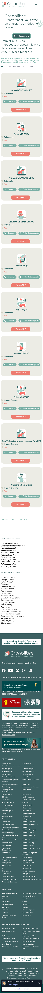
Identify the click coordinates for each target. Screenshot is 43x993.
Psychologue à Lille (28, 936)
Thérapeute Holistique (9, 879)
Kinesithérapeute (7, 811)
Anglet (6, 605)
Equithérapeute (7, 794)
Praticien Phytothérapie (30, 840)
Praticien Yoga (6, 853)
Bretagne (5, 896)
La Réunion (26, 904)
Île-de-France (26, 915)
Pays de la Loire (27, 912)
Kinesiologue (26, 808)
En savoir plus (13, 985)
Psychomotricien (27, 860)
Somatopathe (6, 871)
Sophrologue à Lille (8, 936)
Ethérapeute (26, 794)
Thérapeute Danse (8, 876)
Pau (31, 66)
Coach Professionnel (8, 777)
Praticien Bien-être (8, 824)
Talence (7, 600)
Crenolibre (6, 663)
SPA (3, 868)
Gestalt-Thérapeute (28, 800)
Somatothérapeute (28, 871)
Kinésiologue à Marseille (10, 947)
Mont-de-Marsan (10, 614)
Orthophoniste (6, 819)
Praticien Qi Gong (28, 843)
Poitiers (6, 582)
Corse (4, 899)
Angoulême (8, 602)
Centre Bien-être (27, 771)
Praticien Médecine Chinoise (11, 840)
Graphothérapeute (8, 802)
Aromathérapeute (28, 766)
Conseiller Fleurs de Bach (30, 779)
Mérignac (7, 589)
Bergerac (7, 621)
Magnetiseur (26, 811)
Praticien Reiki (6, 845)
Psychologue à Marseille (10, 941)
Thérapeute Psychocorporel (31, 879)
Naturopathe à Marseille (30, 938)
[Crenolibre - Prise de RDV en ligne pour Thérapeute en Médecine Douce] (14, 4)
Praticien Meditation (29, 835)
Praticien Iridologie (8, 832)
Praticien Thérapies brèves (31, 848)
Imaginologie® (27, 805)
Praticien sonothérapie (9, 857)
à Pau (9, 544)
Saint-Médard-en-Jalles (13, 616)
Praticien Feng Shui (8, 830)
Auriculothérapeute (28, 769)
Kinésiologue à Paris (8, 938)
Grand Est (25, 899)
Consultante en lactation (10, 784)
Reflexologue (6, 865)
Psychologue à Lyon (28, 944)
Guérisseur (26, 802)
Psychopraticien (7, 863)
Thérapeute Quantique (9, 882)
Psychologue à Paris (8, 928)
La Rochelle (8, 587)
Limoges (7, 580)
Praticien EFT (26, 827)
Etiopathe (5, 797)
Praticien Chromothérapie (10, 827)
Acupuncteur (26, 763)
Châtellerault (9, 609)
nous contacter (23, 978)
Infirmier (4, 808)
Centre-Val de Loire (28, 896)
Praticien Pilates (7, 843)
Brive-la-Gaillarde (10, 598)
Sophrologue (6, 874)
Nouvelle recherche (21, 36)
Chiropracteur (6, 774)
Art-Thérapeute (7, 769)
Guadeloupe (6, 901)
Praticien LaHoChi (28, 832)
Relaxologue (26, 865)
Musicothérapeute (28, 813)
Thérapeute (26, 874)
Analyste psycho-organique (11, 766)
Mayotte (25, 907)
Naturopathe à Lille (28, 941)
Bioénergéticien (7, 771)
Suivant (27, 520)
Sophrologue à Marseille (30, 928)
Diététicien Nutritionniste (30, 787)
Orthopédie (26, 819)
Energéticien (26, 790)
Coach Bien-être (27, 774)
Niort (6, 593)
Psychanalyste (27, 857)
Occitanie (5, 912)
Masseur (5, 813)
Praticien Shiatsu (27, 845)
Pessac (6, 591)
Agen (6, 607)
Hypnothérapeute (8, 805)
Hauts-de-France (7, 904)
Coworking (26, 784)
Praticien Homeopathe (29, 830)
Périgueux (8, 618)
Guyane (24, 901)
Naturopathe (26, 816)
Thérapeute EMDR (28, 876)
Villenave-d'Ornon (11, 612)
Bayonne (7, 596)
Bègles (6, 623)
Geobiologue (6, 800)
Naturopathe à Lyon (8, 931)
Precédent (6, 520)
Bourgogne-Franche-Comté (31, 893)
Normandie (5, 910)
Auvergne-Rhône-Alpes (9, 893)
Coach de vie (26, 777)
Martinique (5, 907)
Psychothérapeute (28, 863)
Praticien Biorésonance (29, 824)
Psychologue (6, 860)
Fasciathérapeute (28, 797)
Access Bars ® (6, 763)
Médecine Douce (7, 816)
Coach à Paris (6, 944)
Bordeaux (7, 577)
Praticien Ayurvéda (28, 822)
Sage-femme (26, 868)
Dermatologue (6, 787)
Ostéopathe (6, 822)
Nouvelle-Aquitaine (16, 66)
